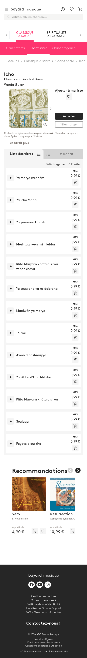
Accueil (13, 61)
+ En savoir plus (18, 143)
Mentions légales (43, 639)
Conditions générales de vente (43, 642)
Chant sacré (64, 61)
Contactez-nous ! (43, 624)
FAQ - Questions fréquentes (43, 612)
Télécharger (69, 124)
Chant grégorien (63, 48)
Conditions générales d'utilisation (43, 646)
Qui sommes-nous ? (43, 600)
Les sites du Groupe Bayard (43, 608)
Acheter (69, 116)
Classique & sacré (37, 61)
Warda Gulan (14, 84)
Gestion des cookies (43, 596)
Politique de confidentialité (43, 604)
